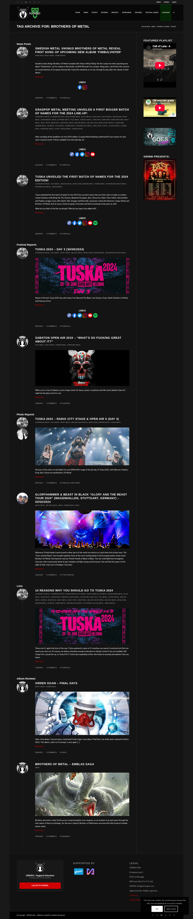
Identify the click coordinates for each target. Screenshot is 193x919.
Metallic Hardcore (116, 123)
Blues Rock (96, 116)
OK (157, 909)
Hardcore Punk (117, 119)
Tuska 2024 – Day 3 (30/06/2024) (59, 249)
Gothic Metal (113, 597)
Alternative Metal (42, 116)
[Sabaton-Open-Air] (82, 368)
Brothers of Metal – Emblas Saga (64, 764)
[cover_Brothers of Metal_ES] (82, 794)
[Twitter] (82, 156)
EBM (91, 597)
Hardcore (106, 119)
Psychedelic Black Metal (93, 603)
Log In (174, 2)
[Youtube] (92, 156)
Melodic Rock (92, 123)
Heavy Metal (49, 55)
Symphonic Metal (47, 129)
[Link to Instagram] (30, 2)
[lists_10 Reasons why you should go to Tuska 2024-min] (82, 626)
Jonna (77, 483)
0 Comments (51, 98)
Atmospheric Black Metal (75, 594)
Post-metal (59, 126)
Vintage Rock (77, 129)
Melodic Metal (80, 123)
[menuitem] (158, 2)
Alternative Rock (58, 116)
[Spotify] (95, 225)
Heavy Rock (45, 123)
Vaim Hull (67, 98)
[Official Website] (72, 156)
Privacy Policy (135, 900)
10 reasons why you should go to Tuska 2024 (74, 590)
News (37, 767)
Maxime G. (67, 836)
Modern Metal (40, 126)
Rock (77, 505)
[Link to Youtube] (26, 2)
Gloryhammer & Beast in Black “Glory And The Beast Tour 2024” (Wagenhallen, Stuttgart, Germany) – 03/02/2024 (81, 498)
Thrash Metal (65, 129)
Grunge (44, 600)
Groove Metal (86, 119)
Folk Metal (75, 119)
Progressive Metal (84, 126)
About (159, 2)
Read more (39, 77)
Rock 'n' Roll (103, 126)
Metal (60, 505)
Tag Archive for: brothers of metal (53, 26)
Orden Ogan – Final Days (56, 683)
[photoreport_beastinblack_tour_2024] (82, 529)
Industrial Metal (67, 123)
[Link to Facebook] (17, 2)
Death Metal (107, 116)
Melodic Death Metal (79, 422)
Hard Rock (39, 55)
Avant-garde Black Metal (97, 594)
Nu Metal (50, 126)
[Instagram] (85, 89)
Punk (95, 126)
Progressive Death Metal (116, 184)
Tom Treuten (68, 575)
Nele (65, 752)
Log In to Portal (40, 886)
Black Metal (86, 116)
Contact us (133, 895)
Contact (166, 2)
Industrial (55, 123)
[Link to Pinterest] (34, 2)
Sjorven (66, 403)
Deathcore (117, 116)
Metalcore (103, 123)
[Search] (173, 12)
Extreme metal (64, 119)
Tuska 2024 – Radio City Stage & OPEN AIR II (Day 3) (77, 418)
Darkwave (65, 597)
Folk (96, 597)
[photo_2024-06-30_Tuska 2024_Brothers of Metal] (82, 446)
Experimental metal (49, 119)
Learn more (171, 909)
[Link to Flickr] (39, 2)
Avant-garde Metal (72, 116)
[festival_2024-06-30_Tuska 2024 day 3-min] (82, 276)
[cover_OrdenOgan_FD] (82, 713)
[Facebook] (79, 89)
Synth (57, 129)
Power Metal (60, 55)
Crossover (55, 597)
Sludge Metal (114, 126)
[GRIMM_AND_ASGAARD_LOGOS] (29, 12)
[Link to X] (22, 2)
